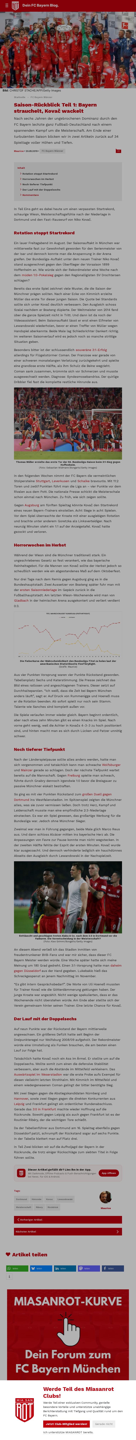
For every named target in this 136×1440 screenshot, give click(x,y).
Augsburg (32, 505)
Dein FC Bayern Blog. (40, 5)
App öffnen (109, 1173)
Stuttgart (43, 481)
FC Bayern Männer (41, 97)
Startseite (20, 97)
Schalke (83, 481)
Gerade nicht (104, 1424)
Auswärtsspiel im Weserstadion (38, 1074)
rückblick (53, 1207)
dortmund (21, 1199)
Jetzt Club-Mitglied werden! (66, 1424)
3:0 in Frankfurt (44, 1109)
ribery (39, 1207)
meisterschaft (23, 1207)
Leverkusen (60, 481)
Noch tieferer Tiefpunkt (37, 184)
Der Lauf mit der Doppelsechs (41, 189)
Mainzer (27, 770)
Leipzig (19, 1104)
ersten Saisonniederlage (38, 590)
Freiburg (74, 775)
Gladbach (21, 600)
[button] (17, 1268)
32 (118, 151)
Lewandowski (65, 1199)
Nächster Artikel (26, 1231)
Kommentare (30, 195)
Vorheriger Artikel (31, 1219)
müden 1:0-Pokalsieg (37, 275)
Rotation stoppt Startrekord (40, 173)
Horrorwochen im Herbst (38, 179)
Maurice (19, 151)
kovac (49, 1199)
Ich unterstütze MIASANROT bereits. (68, 1432)
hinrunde (36, 1199)
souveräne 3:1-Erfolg (91, 350)
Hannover (21, 1098)
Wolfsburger (111, 765)
